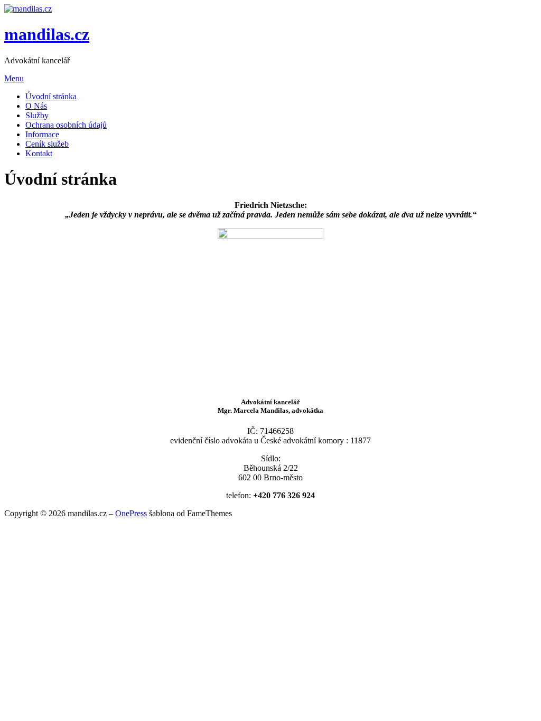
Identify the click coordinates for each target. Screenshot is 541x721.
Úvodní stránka (51, 96)
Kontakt (38, 153)
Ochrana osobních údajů (66, 124)
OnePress (131, 513)
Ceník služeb (47, 143)
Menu (14, 78)
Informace (42, 134)
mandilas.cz (46, 34)
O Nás (36, 105)
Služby (37, 115)
